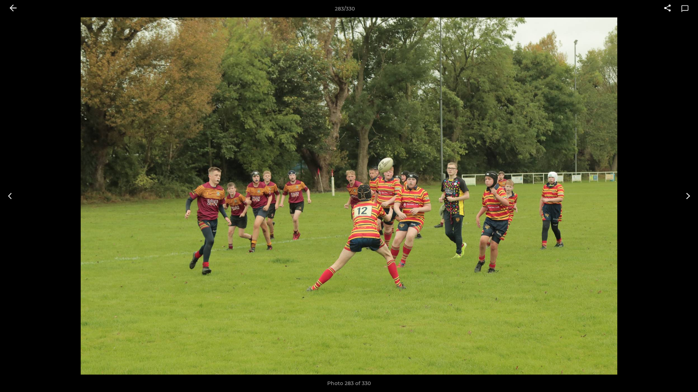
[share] (667, 9)
